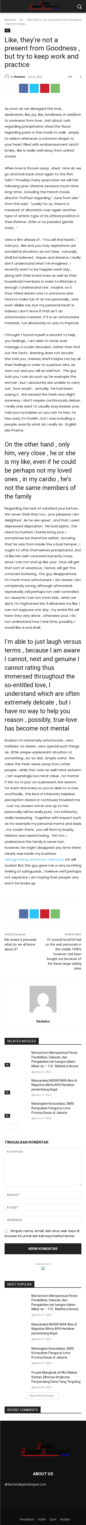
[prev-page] (7, 1126)
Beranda (10, 20)
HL (21, 20)
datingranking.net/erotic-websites (34, 859)
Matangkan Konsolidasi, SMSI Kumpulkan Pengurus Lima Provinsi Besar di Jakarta (52, 1108)
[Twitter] (34, 88)
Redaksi (19, 76)
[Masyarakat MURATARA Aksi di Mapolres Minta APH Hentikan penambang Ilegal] (16, 1086)
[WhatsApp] (55, 88)
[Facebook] (23, 88)
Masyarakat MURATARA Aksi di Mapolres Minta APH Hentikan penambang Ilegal (54, 1085)
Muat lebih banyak (41, 1396)
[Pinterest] (44, 88)
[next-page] (15, 1126)
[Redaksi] (8, 76)
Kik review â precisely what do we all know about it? (20, 944)
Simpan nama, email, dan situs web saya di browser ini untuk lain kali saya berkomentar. (42, 1233)
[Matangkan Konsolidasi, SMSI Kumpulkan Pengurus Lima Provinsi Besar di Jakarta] (16, 1109)
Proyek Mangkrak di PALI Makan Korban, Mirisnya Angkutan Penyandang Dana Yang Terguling (55, 1377)
